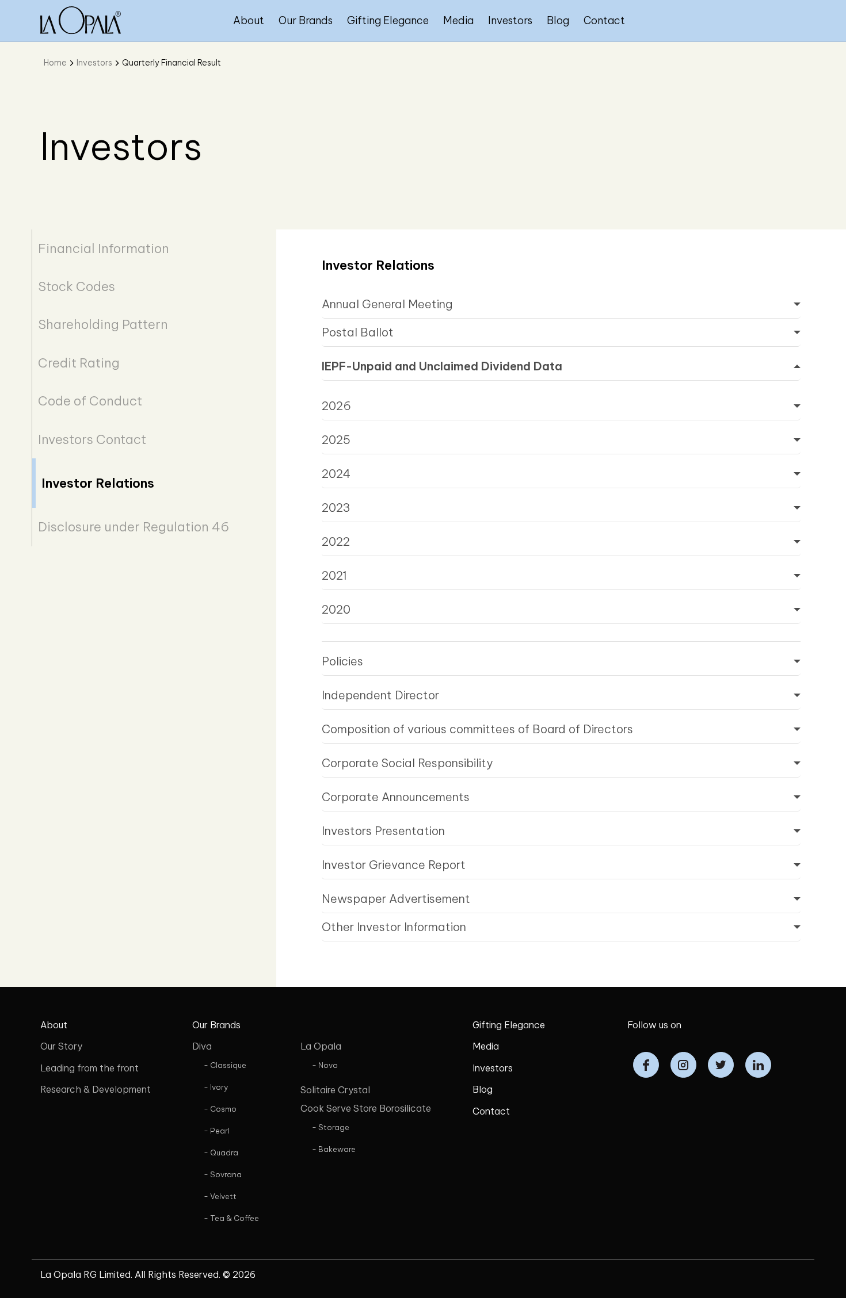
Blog (558, 20)
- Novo (325, 1065)
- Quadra (221, 1152)
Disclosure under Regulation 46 (133, 527)
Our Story (61, 1046)
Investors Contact (92, 439)
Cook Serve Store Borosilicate (365, 1108)
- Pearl (217, 1130)
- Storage (330, 1127)
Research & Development (95, 1089)
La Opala (320, 1046)
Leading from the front (89, 1068)
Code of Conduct (90, 401)
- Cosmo (220, 1108)
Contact (604, 20)
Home (55, 63)
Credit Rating (79, 363)
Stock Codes (76, 286)
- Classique (225, 1065)
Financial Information (103, 248)
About (248, 20)
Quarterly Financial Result (171, 63)
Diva (202, 1046)
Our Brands (306, 20)
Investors (510, 20)
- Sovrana (223, 1174)
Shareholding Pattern (103, 324)
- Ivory (216, 1087)
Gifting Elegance (388, 20)
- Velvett (220, 1196)
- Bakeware (334, 1149)
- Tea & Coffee (231, 1218)
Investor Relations (97, 483)
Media (458, 20)
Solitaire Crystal (335, 1090)
